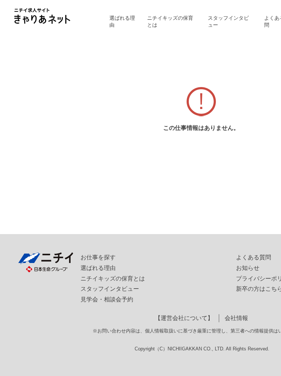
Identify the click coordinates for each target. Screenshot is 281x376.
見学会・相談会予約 (106, 299)
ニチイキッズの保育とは (170, 21)
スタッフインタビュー (228, 21)
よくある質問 (253, 257)
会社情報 (236, 318)
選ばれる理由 (122, 21)
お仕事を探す (98, 257)
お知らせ (247, 268)
